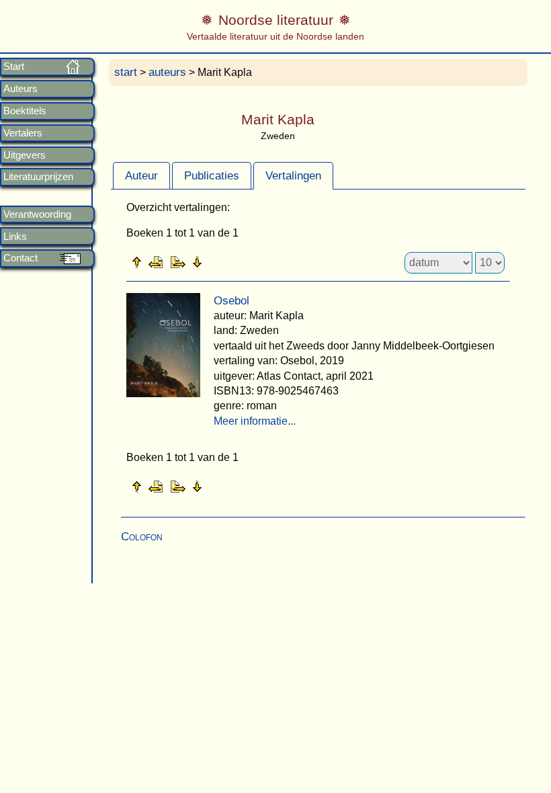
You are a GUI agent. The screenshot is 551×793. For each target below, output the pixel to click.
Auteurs (20, 88)
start (125, 72)
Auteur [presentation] (141, 175)
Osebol (231, 300)
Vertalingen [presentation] (293, 175)
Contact (20, 258)
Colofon (142, 536)
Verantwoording (37, 214)
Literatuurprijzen (38, 176)
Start (13, 66)
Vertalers (22, 133)
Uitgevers (24, 155)
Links (15, 236)
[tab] (141, 175)
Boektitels (24, 111)
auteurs (167, 72)
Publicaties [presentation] (211, 175)
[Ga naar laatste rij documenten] (230, 261)
